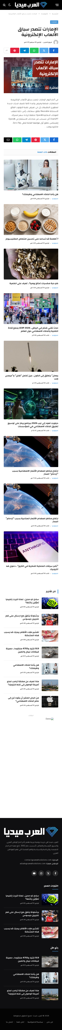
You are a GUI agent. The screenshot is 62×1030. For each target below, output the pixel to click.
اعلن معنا (20, 1022)
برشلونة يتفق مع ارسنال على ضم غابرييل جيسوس (22, 617)
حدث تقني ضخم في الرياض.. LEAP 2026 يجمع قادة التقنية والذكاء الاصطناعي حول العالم (33, 329)
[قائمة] (57, 5)
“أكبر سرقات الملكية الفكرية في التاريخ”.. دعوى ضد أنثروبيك (32, 567)
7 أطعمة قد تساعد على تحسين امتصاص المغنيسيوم (32, 239)
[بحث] (4, 5)
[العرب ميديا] (31, 5)
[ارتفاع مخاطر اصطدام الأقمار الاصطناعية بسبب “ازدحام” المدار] (31, 451)
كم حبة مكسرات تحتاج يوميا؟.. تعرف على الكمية (33, 283)
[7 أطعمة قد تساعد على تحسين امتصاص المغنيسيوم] (31, 219)
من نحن (49, 1022)
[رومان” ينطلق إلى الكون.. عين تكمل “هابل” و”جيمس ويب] (31, 356)
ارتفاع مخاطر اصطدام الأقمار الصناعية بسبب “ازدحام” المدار (32, 520)
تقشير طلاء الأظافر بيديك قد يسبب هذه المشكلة (21, 633)
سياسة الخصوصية (35, 1022)
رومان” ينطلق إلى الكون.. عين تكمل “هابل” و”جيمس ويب (31, 377)
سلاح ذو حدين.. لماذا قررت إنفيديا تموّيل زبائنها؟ (22, 601)
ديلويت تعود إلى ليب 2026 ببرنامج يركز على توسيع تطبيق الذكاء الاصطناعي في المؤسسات (33, 424)
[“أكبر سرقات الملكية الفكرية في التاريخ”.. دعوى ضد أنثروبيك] (31, 546)
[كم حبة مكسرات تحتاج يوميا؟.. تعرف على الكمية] (31, 264)
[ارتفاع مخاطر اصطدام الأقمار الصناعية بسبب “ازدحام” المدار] (31, 499)
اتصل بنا (9, 1022)
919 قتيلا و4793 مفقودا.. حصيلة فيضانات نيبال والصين (22, 650)
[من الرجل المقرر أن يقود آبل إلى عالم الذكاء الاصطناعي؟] (50, 701)
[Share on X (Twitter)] (43, 50)
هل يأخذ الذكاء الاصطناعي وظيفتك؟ (40, 194)
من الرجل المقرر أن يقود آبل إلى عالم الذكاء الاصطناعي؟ (23, 699)
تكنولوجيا (54, 22)
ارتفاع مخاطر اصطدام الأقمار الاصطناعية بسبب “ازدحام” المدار (35, 472)
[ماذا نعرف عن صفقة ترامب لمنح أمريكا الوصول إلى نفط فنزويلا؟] (50, 685)
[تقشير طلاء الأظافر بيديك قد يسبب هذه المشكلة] (50, 636)
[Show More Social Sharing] (6, 50)
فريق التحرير (47, 42)
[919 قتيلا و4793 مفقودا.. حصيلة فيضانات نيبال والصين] (50, 652)
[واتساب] (34, 50)
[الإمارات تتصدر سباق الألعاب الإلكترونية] (31, 75)
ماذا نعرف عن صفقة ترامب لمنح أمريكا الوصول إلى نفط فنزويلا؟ (23, 683)
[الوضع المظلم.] (9, 5)
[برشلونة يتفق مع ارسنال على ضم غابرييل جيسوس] (50, 619)
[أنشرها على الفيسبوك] (53, 50)
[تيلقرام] (24, 50)
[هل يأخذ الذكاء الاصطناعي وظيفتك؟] (31, 175)
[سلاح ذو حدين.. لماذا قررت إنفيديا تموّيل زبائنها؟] (50, 603)
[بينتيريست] (14, 50)
